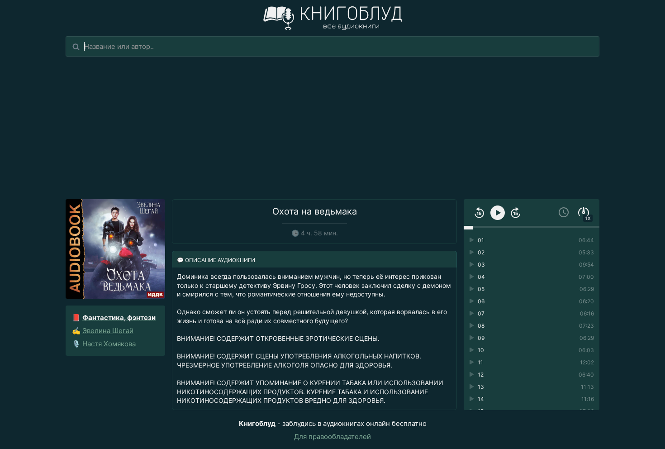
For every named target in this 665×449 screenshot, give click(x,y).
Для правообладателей (332, 436)
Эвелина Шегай (107, 330)
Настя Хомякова (109, 343)
